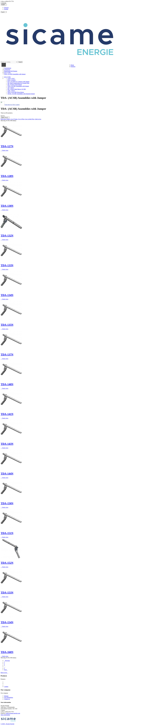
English (6, 9)
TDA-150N (7, 503)
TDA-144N (7, 473)
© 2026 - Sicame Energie (7, 724)
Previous (7, 660)
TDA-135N (7, 324)
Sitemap (6, 696)
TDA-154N (7, 622)
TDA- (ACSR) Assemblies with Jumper (18, 86)
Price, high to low (36, 119)
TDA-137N (7, 354)
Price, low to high (27, 119)
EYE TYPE (7, 77)
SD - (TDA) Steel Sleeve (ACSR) (16, 89)
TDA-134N (7, 295)
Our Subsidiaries (8, 697)
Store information (5, 715)
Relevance (4, 119)
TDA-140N (7, 384)
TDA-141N (7, 414)
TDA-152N (7, 562)
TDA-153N (7, 592)
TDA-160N (7, 652)
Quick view (4, 150)
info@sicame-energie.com (13, 713)
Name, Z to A (18, 119)
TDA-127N (7, 146)
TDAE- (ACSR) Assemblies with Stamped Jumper (21, 93)
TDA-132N (7, 235)
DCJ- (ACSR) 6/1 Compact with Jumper (18, 81)
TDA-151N (7, 533)
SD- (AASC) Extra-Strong (14, 84)
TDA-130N (7, 205)
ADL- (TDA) (11, 90)
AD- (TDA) (10, 87)
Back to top (4, 672)
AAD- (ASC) (11, 78)
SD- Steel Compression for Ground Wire (18, 83)
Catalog (6, 686)
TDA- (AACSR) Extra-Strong (15, 92)
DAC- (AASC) (11, 80)
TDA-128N (7, 175)
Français (6, 7)
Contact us (7, 699)
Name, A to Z (5, 117)
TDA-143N (7, 443)
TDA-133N (7, 265)
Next (6, 669)
